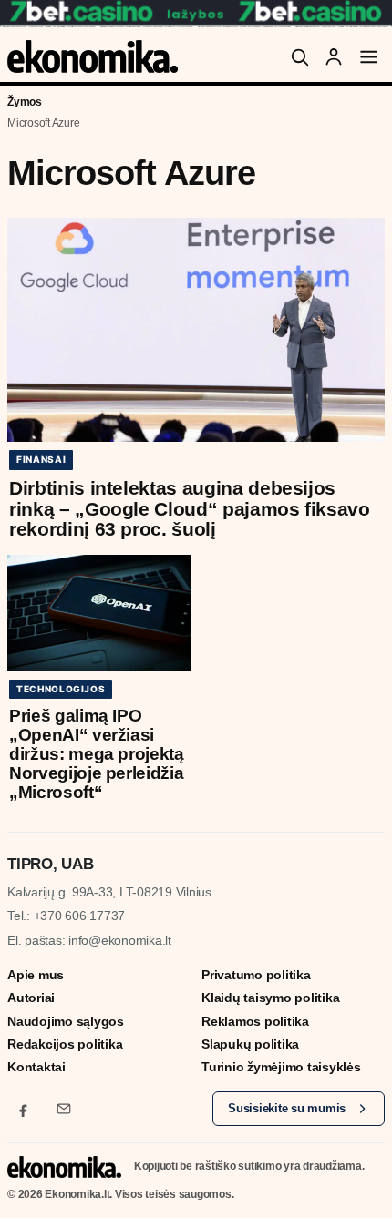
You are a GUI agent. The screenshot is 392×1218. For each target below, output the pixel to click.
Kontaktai (36, 1066)
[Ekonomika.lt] (92, 56)
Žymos (24, 102)
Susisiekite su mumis (287, 1108)
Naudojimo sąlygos (65, 1021)
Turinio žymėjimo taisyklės (281, 1066)
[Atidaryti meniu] (368, 56)
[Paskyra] (333, 56)
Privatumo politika (256, 974)
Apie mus (35, 974)
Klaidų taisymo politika (270, 997)
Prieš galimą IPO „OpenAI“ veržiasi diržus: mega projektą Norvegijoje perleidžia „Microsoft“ (96, 754)
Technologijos (60, 688)
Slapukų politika (250, 1044)
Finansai (41, 459)
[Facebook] (23, 1108)
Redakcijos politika (64, 1044)
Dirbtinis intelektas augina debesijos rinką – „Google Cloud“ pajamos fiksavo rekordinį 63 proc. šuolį (189, 508)
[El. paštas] (63, 1108)
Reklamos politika (255, 1021)
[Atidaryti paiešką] (299, 56)
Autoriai (31, 997)
